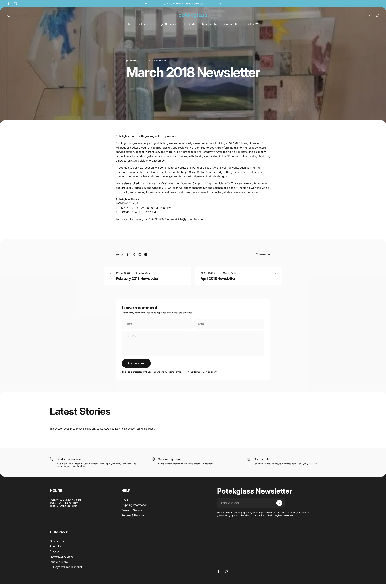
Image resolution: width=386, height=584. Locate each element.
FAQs (124, 499)
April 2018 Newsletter (218, 278)
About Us (55, 546)
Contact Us (57, 541)
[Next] (220, 3)
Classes (54, 551)
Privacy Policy (182, 372)
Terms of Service (202, 372)
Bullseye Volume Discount (66, 567)
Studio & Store (59, 561)
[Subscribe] (279, 503)
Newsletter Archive (61, 556)
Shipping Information (134, 505)
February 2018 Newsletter (137, 278)
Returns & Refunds (132, 515)
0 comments (264, 254)
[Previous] (146, 3)
